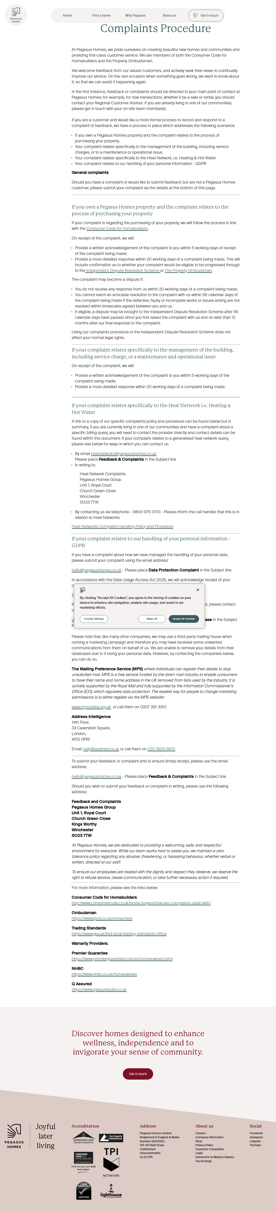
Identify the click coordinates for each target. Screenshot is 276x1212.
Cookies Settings (94, 618)
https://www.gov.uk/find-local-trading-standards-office (119, 933)
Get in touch (209, 15)
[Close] (197, 589)
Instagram (256, 1137)
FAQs (198, 1141)
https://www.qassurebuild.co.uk (99, 989)
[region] (139, 606)
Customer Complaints (209, 1149)
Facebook (256, 1133)
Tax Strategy (203, 1161)
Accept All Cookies (184, 618)
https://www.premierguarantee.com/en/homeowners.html (122, 958)
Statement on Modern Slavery (214, 1157)
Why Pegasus (135, 15)
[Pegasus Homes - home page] (33, 1137)
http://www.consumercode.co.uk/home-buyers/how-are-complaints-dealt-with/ (141, 903)
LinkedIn (255, 1141)
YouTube (255, 1145)
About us (169, 15)
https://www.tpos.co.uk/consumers (102, 918)
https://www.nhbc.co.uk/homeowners (104, 974)
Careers (200, 1133)
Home (67, 15)
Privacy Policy (204, 1145)
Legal (198, 1153)
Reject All (152, 618)
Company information (209, 1137)
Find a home (101, 15)
